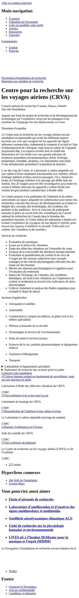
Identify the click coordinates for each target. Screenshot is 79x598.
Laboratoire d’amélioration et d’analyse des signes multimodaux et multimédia (42, 509)
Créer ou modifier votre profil (26, 25)
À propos (14, 18)
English (13, 47)
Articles (13, 28)
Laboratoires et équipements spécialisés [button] (27, 366)
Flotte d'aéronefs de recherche (31, 499)
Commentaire (9, 41)
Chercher (14, 35)
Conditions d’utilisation (22, 593)
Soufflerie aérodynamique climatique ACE (41, 518)
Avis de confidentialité (22, 590)
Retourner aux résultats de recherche (22, 81)
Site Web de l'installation (23, 480)
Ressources (15, 31)
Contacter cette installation (16, 373)
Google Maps (17, 483)
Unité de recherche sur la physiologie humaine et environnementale (36, 528)
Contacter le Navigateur (22, 586)
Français (14, 50)
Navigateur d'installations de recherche (23, 78)
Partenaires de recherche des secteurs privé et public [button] (34, 369)
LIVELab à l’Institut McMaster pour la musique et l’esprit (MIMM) (38, 539)
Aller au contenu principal (16, 3)
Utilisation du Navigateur (23, 21)
